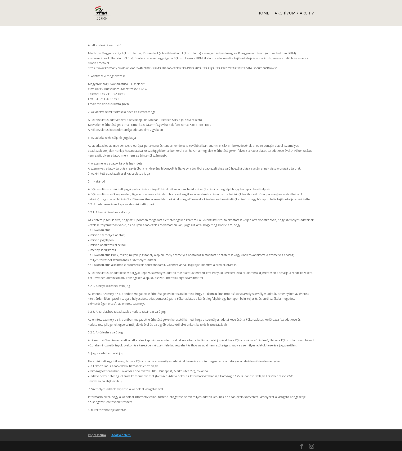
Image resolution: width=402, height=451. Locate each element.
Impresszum (97, 435)
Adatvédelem (121, 435)
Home (263, 14)
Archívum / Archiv (294, 14)
